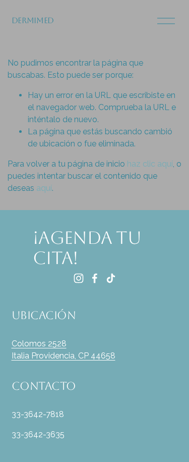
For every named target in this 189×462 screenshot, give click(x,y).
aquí (44, 188)
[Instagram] (79, 278)
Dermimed (33, 20)
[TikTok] (111, 278)
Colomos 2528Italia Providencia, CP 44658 (63, 350)
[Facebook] (95, 278)
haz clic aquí (150, 164)
